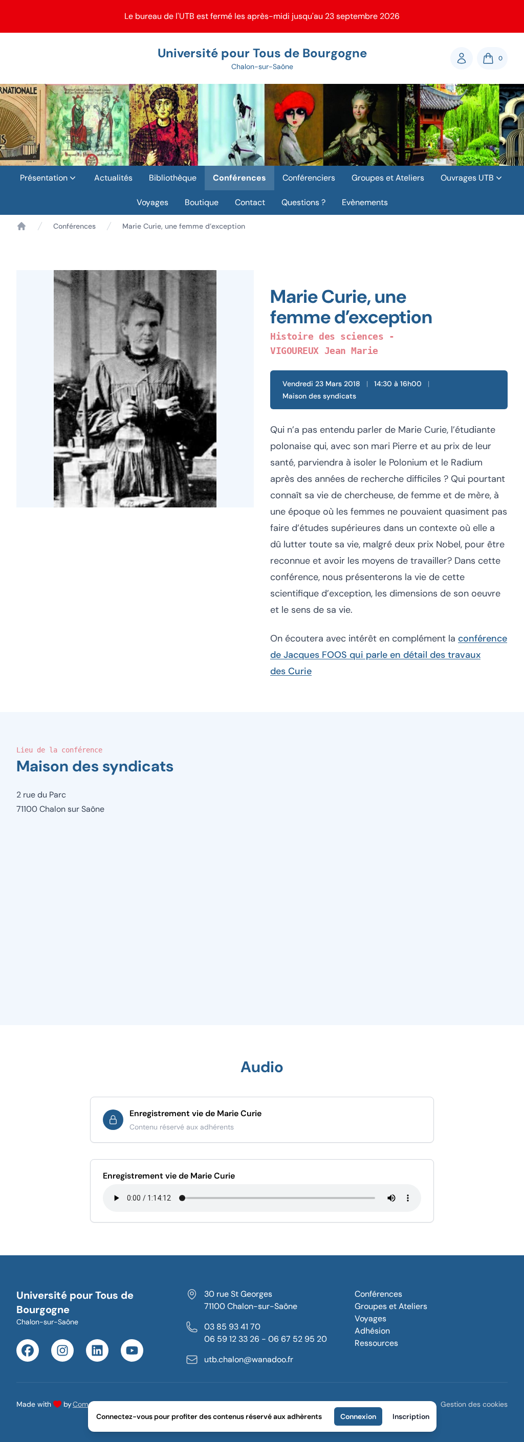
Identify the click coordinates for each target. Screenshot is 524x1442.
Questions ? (303, 202)
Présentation (44, 177)
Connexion (358, 1416)
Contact (250, 202)
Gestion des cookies (474, 1404)
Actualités (113, 177)
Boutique (202, 202)
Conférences (239, 177)
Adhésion (372, 1330)
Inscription (410, 1416)
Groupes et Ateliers (388, 177)
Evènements (365, 202)
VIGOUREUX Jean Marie (324, 350)
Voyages (152, 202)
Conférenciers (308, 177)
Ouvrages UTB (467, 177)
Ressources (376, 1343)
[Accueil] (21, 226)
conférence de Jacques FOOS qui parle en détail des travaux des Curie (388, 654)
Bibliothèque (172, 177)
